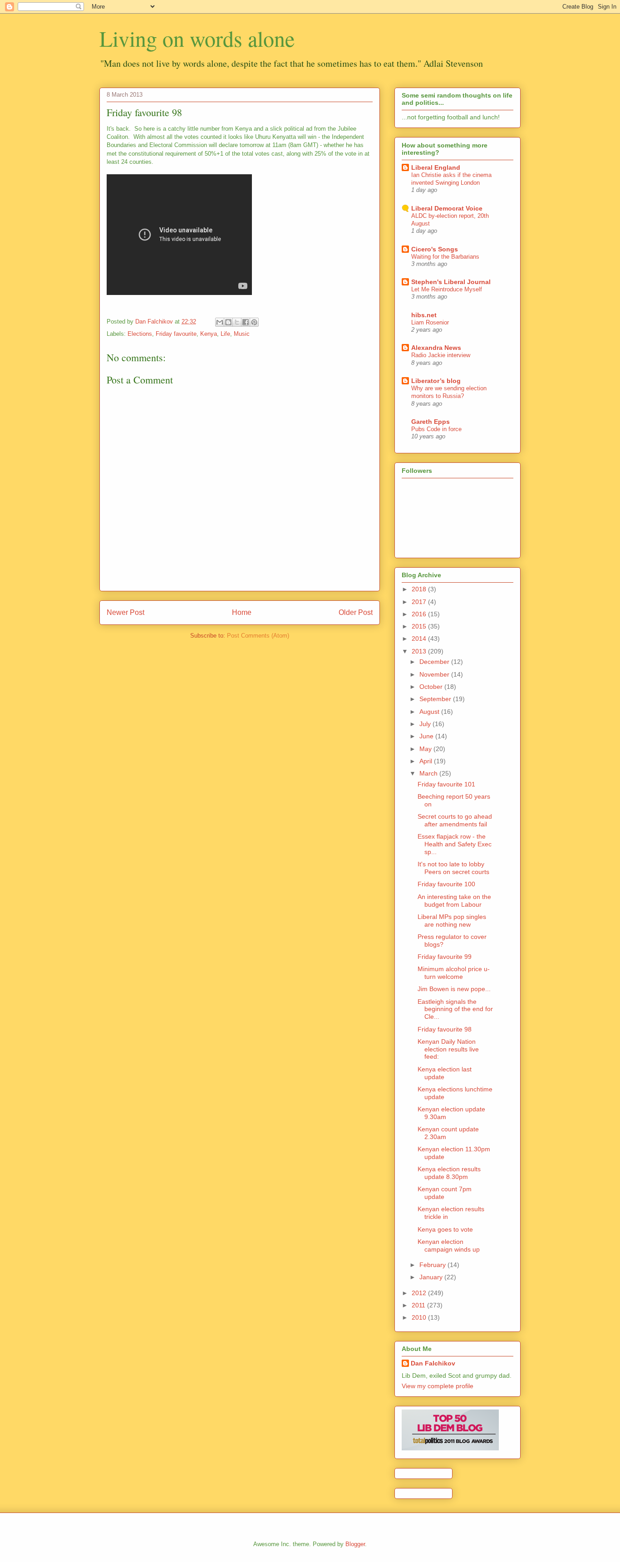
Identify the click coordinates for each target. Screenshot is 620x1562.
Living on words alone (197, 38)
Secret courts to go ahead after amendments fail (455, 820)
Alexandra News (436, 347)
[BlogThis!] (228, 322)
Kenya (208, 333)
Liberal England (435, 167)
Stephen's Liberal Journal (451, 281)
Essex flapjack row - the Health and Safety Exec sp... (455, 844)
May (426, 748)
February (433, 1264)
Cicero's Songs (434, 249)
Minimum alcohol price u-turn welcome (454, 972)
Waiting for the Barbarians (445, 256)
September (436, 698)
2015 (420, 626)
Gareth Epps (430, 421)
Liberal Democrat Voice (446, 208)
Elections (140, 333)
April (426, 761)
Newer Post (125, 612)
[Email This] (219, 322)
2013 (420, 651)
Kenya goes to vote (445, 1229)
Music (242, 333)
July (426, 723)
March (429, 773)
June (427, 736)
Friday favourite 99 (445, 956)
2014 (420, 638)
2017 (420, 601)
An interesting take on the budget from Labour (454, 900)
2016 (420, 614)
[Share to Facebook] (245, 322)
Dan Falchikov (433, 1363)
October (431, 686)
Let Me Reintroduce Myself (446, 289)
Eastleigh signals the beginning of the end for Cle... (455, 1009)
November (435, 674)
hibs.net (424, 315)
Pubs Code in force (436, 429)
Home (241, 612)
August (430, 711)
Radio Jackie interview (440, 355)
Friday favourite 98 (445, 1029)
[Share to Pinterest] (254, 322)
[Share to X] (236, 322)
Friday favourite (176, 333)
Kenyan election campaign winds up (449, 1245)
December (435, 661)
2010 (420, 1317)
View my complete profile (437, 1386)
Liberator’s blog (436, 380)
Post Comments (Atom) (258, 635)
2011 (419, 1305)
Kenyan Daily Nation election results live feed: (448, 1049)
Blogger (355, 1544)
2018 (420, 589)
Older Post (356, 612)
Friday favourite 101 (446, 784)
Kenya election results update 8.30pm (449, 1172)
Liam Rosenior (430, 322)
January (431, 1277)
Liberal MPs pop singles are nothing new (452, 920)
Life (225, 333)
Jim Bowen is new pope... (454, 988)
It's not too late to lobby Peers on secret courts (453, 867)
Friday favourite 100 (446, 884)
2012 (420, 1293)
